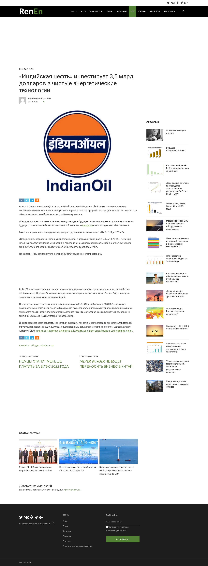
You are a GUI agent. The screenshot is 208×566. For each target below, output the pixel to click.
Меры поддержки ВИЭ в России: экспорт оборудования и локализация (177, 225)
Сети (83, 11)
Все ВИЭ (23, 69)
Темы (65, 526)
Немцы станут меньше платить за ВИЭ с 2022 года (44, 363)
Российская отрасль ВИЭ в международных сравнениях (177, 168)
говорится (87, 225)
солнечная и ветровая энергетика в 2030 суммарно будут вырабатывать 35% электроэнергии (84, 330)
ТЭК (132, 11)
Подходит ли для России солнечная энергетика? (175, 311)
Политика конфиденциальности (77, 546)
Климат (142, 11)
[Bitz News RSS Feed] (52, 523)
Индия (35, 345)
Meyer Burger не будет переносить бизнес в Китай (106, 363)
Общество (121, 11)
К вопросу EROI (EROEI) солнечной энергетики (177, 327)
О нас (65, 521)
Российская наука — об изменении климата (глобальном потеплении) (177, 277)
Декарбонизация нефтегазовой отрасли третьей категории (177, 294)
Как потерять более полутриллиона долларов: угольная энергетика (176, 347)
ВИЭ (72, 11)
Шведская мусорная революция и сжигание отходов (177, 384)
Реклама (67, 541)
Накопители (96, 11)
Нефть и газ (48, 345)
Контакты (67, 531)
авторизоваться (72, 490)
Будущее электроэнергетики (175, 149)
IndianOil (25, 345)
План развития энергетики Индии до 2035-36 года (176, 259)
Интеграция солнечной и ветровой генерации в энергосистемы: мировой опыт (177, 242)
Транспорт (169, 11)
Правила (67, 536)
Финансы (155, 11)
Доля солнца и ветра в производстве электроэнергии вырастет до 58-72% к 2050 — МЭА (177, 188)
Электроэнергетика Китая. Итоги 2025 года (175, 206)
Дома (109, 11)
